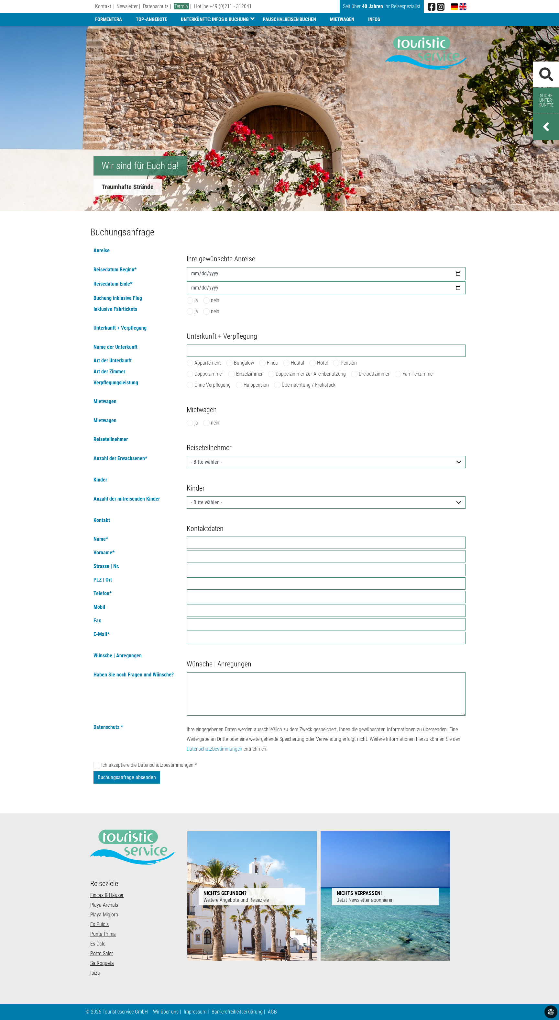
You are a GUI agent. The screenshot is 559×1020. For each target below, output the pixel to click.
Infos (374, 19)
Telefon (102, 593)
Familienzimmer (418, 374)
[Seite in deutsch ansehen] (454, 6)
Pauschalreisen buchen (289, 19)
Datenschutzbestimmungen (214, 749)
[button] (546, 127)
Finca (272, 363)
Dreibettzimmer (374, 374)
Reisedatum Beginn (115, 270)
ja (196, 300)
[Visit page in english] (462, 6)
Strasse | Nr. (106, 566)
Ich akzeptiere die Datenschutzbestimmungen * (149, 765)
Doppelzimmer (208, 374)
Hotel (322, 363)
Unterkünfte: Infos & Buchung (215, 19)
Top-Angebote (151, 19)
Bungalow (244, 363)
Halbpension (256, 385)
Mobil (99, 607)
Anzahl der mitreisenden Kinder (126, 499)
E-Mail (101, 634)
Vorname (104, 553)
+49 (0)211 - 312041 (231, 6)
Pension (349, 363)
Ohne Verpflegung (212, 385)
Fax (97, 621)
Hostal (297, 363)
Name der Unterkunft (115, 347)
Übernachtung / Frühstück (308, 385)
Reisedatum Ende (112, 284)
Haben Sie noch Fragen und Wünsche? (133, 675)
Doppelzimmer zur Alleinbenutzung (311, 374)
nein (215, 300)
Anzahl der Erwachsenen (120, 458)
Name (100, 539)
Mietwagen (342, 19)
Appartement (207, 363)
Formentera (108, 19)
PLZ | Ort (102, 580)
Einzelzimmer (249, 374)
